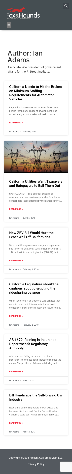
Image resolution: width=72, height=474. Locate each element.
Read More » (16, 122)
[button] (9, 25)
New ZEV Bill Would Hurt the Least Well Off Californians (31, 235)
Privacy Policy (36, 464)
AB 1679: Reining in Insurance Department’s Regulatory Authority (32, 344)
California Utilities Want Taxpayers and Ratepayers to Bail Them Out (35, 183)
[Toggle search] (66, 6)
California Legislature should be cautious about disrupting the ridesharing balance (33, 288)
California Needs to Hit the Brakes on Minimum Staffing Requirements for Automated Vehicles (35, 93)
